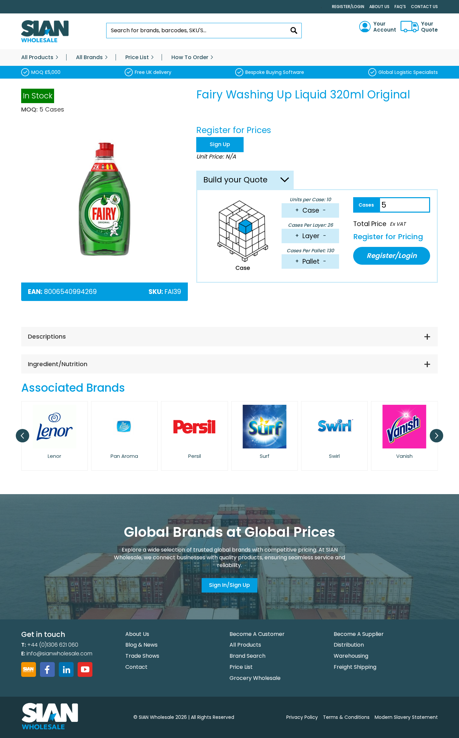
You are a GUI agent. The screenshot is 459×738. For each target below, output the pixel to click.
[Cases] (366, 205)
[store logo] (45, 31)
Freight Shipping (355, 667)
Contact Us (424, 6)
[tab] (229, 336)
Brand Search (247, 656)
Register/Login (348, 6)
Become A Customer (257, 634)
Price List (241, 667)
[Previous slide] (22, 435)
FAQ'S (400, 6)
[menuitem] (37, 57)
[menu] (229, 57)
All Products (245, 645)
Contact (136, 667)
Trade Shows (142, 656)
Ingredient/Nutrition (57, 364)
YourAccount (384, 27)
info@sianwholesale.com (59, 653)
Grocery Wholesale (255, 678)
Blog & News (141, 645)
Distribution (349, 645)
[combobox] (204, 30)
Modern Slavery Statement (406, 717)
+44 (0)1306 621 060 (52, 645)
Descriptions (47, 336)
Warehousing (351, 656)
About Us (379, 6)
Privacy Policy (302, 717)
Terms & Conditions (346, 717)
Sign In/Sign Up (229, 585)
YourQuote (429, 27)
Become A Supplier (359, 634)
